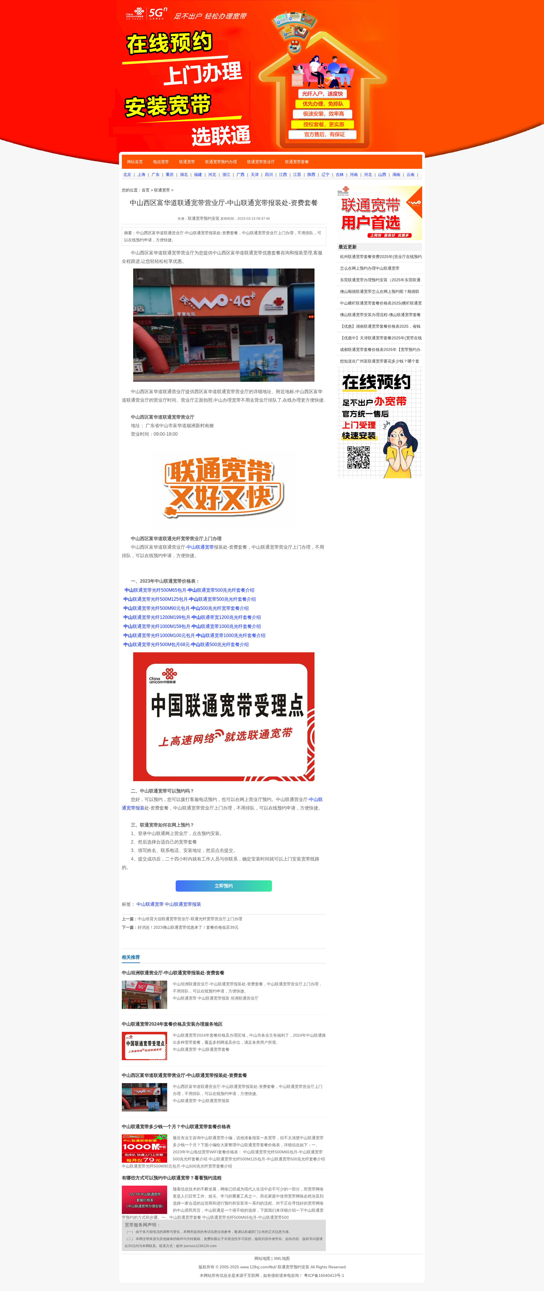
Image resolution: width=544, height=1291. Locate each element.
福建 (198, 174)
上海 (141, 174)
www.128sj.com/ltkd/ (258, 1267)
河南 (354, 174)
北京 (127, 174)
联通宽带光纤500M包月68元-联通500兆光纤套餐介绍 (186, 644)
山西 (382, 174)
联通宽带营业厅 (261, 161)
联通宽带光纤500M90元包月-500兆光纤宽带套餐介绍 (186, 608)
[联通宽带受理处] (379, 239)
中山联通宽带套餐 (214, 1049)
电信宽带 (161, 161)
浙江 (226, 174)
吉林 (340, 174)
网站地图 (262, 1258)
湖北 (184, 174)
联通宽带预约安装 (204, 218)
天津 (255, 174)
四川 (269, 174)
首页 (146, 190)
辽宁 (326, 174)
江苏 (297, 174)
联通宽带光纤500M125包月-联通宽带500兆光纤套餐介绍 (190, 599)
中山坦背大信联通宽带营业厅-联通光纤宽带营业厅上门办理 (190, 919)
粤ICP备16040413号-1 (324, 1275)
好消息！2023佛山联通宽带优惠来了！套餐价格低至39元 (188, 927)
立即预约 (224, 885)
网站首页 (135, 161)
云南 (411, 174)
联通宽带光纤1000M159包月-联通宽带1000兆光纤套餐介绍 (192, 626)
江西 (283, 174)
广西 (241, 174)
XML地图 (282, 1258)
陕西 (311, 174)
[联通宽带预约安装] (379, 477)
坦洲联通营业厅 (244, 998)
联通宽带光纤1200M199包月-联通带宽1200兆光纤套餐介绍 (192, 617)
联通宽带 (187, 161)
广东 (156, 174)
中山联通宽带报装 (183, 904)
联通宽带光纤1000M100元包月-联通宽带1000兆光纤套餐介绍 (194, 635)
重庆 (170, 174)
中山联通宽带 (200, 547)
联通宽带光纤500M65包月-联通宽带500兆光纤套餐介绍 (189, 590)
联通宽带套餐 (297, 161)
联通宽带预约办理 (221, 161)
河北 (212, 174)
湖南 (396, 174)
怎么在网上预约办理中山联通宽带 (370, 268)
